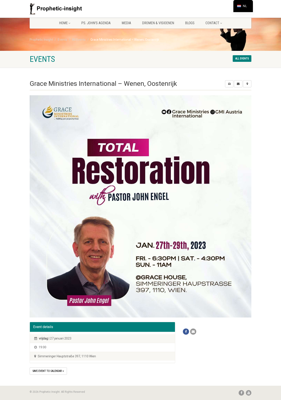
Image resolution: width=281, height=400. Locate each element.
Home (63, 23)
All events (242, 58)
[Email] (193, 331)
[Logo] (64, 8)
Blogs (190, 23)
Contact (212, 23)
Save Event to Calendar (47, 370)
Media (126, 23)
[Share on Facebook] (186, 331)
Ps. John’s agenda (96, 23)
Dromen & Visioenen (158, 23)
